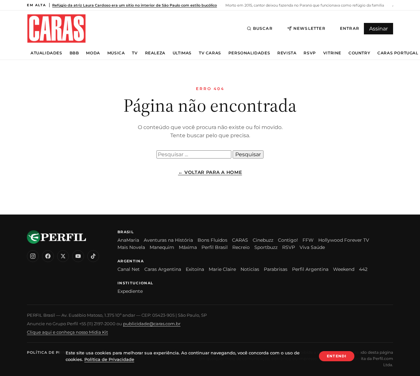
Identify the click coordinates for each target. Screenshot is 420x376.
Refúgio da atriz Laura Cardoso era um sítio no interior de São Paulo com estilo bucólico (134, 5)
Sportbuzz (266, 247)
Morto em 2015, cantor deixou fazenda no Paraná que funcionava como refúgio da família (304, 5)
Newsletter (309, 28)
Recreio (241, 247)
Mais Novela (131, 247)
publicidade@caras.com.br (151, 323)
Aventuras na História (168, 240)
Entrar (349, 28)
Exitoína (195, 269)
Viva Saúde (312, 247)
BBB (74, 53)
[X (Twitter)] (63, 256)
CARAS (240, 240)
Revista (286, 53)
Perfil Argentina (310, 269)
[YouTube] (78, 256)
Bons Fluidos (212, 240)
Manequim (162, 247)
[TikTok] (93, 256)
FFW (308, 240)
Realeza (155, 53)
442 (363, 269)
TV (134, 53)
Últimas (182, 53)
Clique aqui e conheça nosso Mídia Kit (67, 332)
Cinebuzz (263, 240)
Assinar (378, 29)
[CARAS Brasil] (56, 28)
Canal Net (128, 269)
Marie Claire (222, 269)
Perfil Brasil (214, 247)
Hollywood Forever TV (343, 240)
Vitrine (332, 53)
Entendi (336, 356)
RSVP (310, 53)
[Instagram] (33, 256)
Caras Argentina (162, 269)
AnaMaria (128, 240)
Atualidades (46, 53)
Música (116, 53)
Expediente (130, 291)
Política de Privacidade (56, 352)
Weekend (343, 269)
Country (359, 53)
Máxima (188, 247)
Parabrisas (275, 269)
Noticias (250, 269)
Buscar (263, 28)
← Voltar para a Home (210, 172)
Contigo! (288, 240)
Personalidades (249, 53)
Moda (93, 53)
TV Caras (210, 53)
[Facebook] (48, 256)
